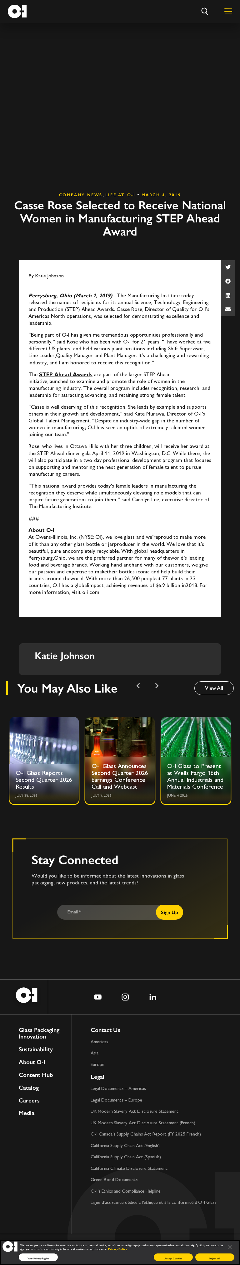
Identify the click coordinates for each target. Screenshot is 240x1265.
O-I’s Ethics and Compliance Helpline (126, 1192)
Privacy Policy (117, 1249)
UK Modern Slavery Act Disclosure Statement (134, 1112)
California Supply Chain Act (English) (125, 1146)
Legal (97, 1076)
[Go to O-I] (17, 11)
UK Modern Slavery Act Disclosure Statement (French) (143, 1123)
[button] (228, 267)
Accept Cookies (173, 1258)
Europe (97, 1065)
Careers (29, 1100)
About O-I (32, 1062)
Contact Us (105, 1030)
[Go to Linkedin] (152, 997)
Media (26, 1113)
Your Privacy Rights (38, 1258)
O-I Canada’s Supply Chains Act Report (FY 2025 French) (146, 1134)
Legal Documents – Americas (118, 1089)
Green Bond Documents (114, 1180)
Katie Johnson (49, 276)
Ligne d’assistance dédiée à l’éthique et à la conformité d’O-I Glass (153, 1203)
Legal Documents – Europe (116, 1100)
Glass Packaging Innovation (39, 1033)
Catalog (29, 1088)
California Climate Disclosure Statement (129, 1169)
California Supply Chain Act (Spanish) (126, 1157)
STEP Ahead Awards (65, 374)
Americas (99, 1042)
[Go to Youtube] (97, 997)
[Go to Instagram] (125, 997)
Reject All (214, 1258)
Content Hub (36, 1075)
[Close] (230, 1247)
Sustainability (36, 1049)
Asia (94, 1053)
